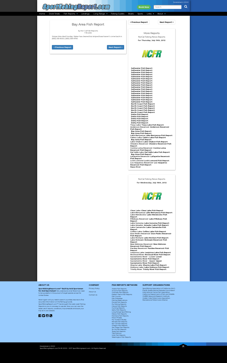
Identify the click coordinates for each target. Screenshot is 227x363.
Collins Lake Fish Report (154, 231)
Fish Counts (116, 296)
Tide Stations (116, 333)
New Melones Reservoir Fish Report (148, 245)
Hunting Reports (118, 308)
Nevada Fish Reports (119, 322)
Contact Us (93, 295)
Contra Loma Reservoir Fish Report (148, 149)
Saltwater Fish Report (141, 68)
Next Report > (115, 47)
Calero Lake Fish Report (154, 137)
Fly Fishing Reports (119, 304)
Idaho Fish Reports (119, 310)
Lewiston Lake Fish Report (158, 252)
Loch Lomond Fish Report (156, 161)
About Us (92, 292)
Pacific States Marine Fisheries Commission (159, 290)
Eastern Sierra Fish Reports (122, 294)
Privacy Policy (94, 288)
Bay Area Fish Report (141, 131)
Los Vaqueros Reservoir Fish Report (148, 164)
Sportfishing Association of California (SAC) (159, 288)
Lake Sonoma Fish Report (156, 223)
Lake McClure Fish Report (156, 238)
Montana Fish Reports (120, 316)
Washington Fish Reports (121, 337)
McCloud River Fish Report (157, 255)
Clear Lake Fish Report (152, 210)
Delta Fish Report (139, 114)
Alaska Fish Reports (119, 289)
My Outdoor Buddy (119, 320)
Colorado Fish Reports (120, 292)
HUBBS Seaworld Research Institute (156, 296)
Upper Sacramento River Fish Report (146, 262)
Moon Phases (117, 318)
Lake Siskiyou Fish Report (156, 267)
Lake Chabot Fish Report (155, 142)
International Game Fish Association (156, 292)
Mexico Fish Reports (119, 314)
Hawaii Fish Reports (119, 306)
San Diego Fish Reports (120, 327)
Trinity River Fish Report (154, 269)
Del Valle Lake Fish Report (157, 152)
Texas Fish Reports (118, 331)
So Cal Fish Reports (119, 329)
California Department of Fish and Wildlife (158, 294)
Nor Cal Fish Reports (119, 324)
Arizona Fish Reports (120, 291)
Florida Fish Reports (119, 302)
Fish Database (117, 298)
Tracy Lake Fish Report (152, 125)
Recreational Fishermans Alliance (155, 300)
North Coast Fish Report (143, 104)
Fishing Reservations (119, 300)
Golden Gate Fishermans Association (156, 298)
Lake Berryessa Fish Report (159, 135)
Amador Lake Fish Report (156, 225)
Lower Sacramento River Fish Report (146, 258)
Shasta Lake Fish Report (155, 265)
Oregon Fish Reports (119, 325)
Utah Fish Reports (118, 335)
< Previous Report (62, 47)
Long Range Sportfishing (121, 312)
